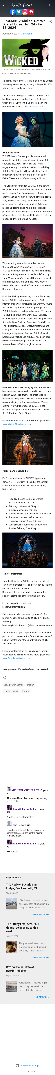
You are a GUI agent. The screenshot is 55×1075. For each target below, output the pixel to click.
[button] (51, 21)
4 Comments (25, 33)
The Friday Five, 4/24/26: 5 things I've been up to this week (22, 927)
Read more (42, 997)
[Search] (51, 6)
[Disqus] (28, 741)
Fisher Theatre (11, 691)
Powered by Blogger (29, 1065)
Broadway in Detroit (13, 685)
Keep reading (41, 914)
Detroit (30, 685)
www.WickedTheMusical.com (16, 424)
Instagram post (36, 106)
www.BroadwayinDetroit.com (16, 658)
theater (25, 691)
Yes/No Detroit (22, 5)
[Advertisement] (27, 1034)
